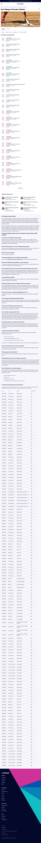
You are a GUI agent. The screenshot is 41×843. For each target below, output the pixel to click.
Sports (5, 7)
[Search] (38, 4)
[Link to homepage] (20, 4)
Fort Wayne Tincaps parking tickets (15, 259)
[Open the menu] (1, 3)
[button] (3, 32)
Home (2, 7)
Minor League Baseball (11, 7)
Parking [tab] (8, 28)
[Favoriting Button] (39, 9)
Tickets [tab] (3, 28)
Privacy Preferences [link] (5, 834)
